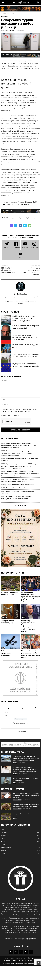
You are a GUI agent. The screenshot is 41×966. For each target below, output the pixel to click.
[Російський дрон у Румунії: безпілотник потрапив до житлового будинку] (6, 322)
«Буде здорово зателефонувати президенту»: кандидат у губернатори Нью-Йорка (30, 597)
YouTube (25, 247)
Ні (6, 715)
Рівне (3, 838)
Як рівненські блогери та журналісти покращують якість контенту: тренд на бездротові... (25, 769)
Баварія (9, 217)
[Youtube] (31, 952)
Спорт (3, 853)
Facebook (16, 247)
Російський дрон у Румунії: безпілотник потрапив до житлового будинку (24, 318)
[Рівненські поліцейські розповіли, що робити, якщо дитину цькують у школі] (30, 641)
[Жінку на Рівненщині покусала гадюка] (10, 583)
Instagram (35, 247)
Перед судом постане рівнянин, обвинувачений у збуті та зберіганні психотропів (17, 499)
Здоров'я (4, 835)
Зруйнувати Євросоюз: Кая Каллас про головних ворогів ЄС (25, 366)
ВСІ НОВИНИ (20, 505)
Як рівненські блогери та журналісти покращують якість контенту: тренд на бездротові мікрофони (18, 453)
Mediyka (16, 963)
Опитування (20, 958)
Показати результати (20, 723)
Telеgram (7, 247)
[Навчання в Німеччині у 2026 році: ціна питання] (6, 780)
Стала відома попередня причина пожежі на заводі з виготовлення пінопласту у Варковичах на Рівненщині (20, 474)
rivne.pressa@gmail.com (27, 939)
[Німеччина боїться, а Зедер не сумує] (6, 351)
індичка (23, 217)
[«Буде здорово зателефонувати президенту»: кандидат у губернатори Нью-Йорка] (30, 583)
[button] (38, 2)
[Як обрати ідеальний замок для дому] (10, 611)
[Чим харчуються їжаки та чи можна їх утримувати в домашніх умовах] (6, 806)
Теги (12, 958)
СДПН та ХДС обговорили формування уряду (8, 270)
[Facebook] (11, 952)
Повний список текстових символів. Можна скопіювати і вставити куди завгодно (26, 795)
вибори (16, 217)
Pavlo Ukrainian (10, 30)
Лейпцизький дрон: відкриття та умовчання (8, 653)
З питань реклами (10, 960)
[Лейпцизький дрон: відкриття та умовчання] (10, 641)
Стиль (3, 844)
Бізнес (3, 841)
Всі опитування (20, 731)
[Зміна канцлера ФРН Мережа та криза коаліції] (6, 332)
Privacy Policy (32, 960)
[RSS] (21, 952)
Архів (7, 958)
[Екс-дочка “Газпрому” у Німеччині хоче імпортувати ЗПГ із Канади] (6, 341)
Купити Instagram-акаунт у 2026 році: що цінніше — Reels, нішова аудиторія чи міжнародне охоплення (20, 466)
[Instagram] (16, 952)
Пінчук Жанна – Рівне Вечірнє (18, 488)
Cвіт (2, 830)
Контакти (22, 960)
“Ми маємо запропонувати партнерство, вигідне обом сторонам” (31, 271)
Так (7, 712)
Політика (11, 13)
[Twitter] (26, 952)
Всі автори (30, 958)
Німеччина (31, 217)
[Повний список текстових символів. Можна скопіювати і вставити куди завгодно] (6, 795)
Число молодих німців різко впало (20, 484)
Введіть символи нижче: (10, 416)
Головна (3, 13)
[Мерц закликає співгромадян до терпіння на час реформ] (6, 360)
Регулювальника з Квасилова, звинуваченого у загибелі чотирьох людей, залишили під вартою (18, 445)
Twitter (20, 257)
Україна (3, 850)
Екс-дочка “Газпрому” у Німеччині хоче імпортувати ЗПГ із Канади (25, 337)
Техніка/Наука (6, 847)
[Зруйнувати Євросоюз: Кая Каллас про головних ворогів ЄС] (6, 370)
